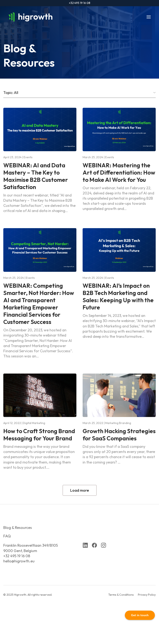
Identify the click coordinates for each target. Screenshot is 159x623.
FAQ (7, 536)
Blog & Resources (17, 527)
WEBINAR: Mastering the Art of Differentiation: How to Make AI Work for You (119, 172)
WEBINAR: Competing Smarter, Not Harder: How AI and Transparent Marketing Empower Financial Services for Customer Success (38, 303)
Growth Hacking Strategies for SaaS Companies (119, 434)
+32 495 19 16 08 (79, 3)
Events (28, 157)
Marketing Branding (118, 423)
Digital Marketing (34, 423)
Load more (79, 490)
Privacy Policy (147, 595)
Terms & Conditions (121, 595)
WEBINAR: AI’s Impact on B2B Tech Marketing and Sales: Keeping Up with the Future (118, 296)
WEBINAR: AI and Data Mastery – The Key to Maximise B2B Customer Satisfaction (35, 176)
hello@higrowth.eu (19, 561)
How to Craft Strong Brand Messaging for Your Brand (39, 434)
